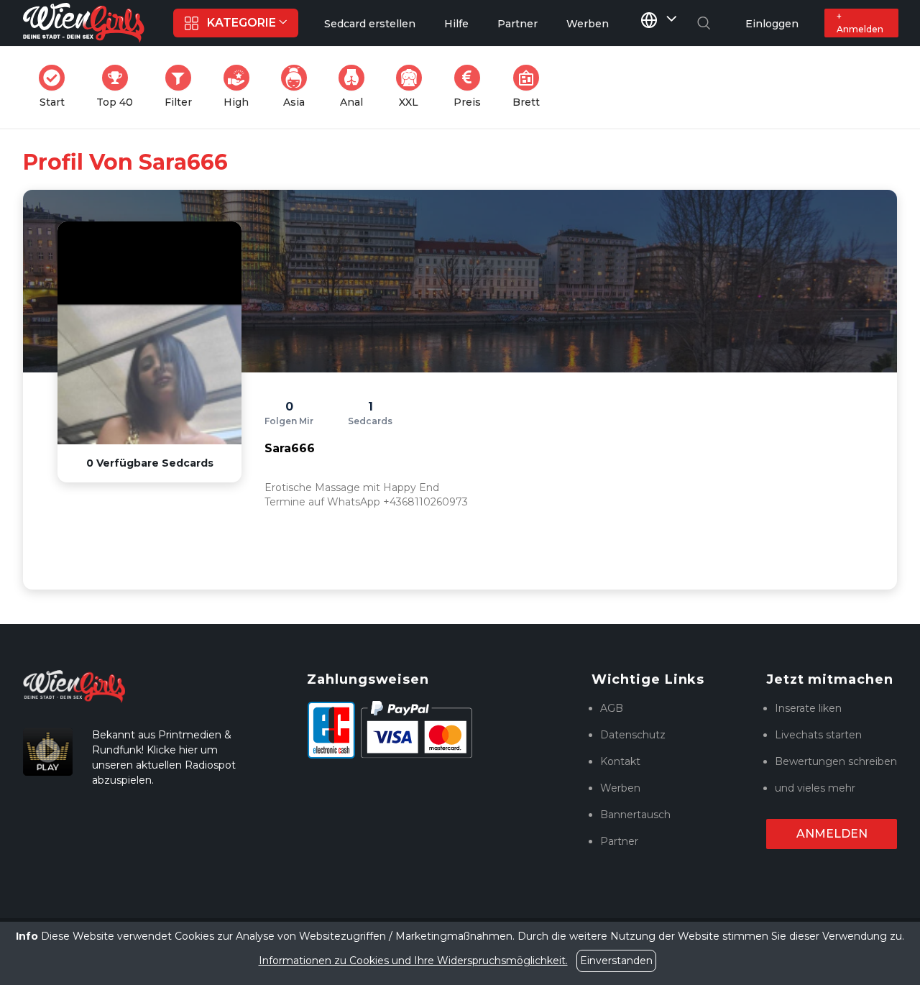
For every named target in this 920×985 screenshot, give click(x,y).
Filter (183, 87)
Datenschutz (633, 734)
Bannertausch (635, 814)
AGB (611, 708)
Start (56, 87)
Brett (530, 87)
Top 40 (119, 87)
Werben (620, 788)
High (241, 87)
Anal (356, 87)
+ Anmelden (860, 23)
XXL (413, 87)
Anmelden (832, 833)
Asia (299, 87)
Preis (471, 87)
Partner (619, 841)
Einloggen (772, 23)
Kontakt (620, 761)
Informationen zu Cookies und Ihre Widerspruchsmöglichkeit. (413, 960)
